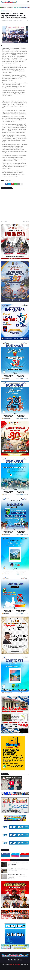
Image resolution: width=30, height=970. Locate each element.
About (11, 967)
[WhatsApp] (15, 184)
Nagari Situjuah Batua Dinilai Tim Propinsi (18, 868)
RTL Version (21, 967)
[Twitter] (9, 184)
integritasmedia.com (14, 964)
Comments (24, 860)
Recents (15, 860)
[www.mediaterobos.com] (6, 7)
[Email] (18, 184)
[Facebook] (6, 184)
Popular (6, 860)
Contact (16, 967)
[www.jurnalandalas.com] (21, 7)
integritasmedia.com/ (13, 965)
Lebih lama (25, 221)
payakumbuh (9, 10)
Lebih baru (4, 221)
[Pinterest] (12, 184)
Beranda (3, 10)
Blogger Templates (23, 965)
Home (7, 967)
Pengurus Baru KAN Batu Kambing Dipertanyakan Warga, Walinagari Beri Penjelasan (17, 876)
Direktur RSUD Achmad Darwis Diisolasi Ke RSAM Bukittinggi (18, 863)
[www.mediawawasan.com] (13, 7)
